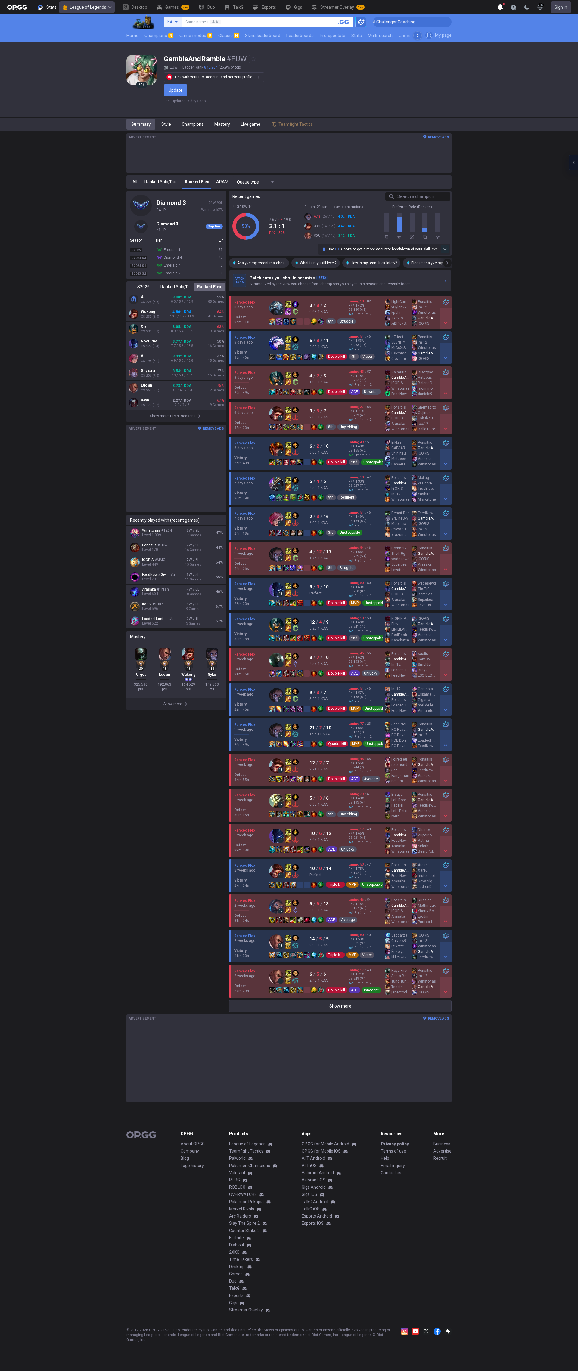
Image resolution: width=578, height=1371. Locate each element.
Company (190, 1151)
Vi (142, 356)
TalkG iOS (311, 1208)
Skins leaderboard (262, 35)
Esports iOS (313, 1223)
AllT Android (313, 1158)
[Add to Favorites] (253, 59)
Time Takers (241, 1259)
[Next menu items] (417, 35)
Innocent (371, 990)
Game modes (195, 35)
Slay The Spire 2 (244, 1223)
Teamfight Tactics (246, 1151)
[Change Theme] (527, 7)
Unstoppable (373, 462)
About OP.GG (193, 1143)
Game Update (412, 35)
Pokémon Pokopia (246, 1201)
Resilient (347, 497)
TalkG (234, 1288)
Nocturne (149, 341)
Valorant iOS (313, 1180)
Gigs (233, 1302)
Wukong (148, 312)
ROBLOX (237, 1187)
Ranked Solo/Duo (176, 286)
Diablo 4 (236, 1245)
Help (385, 1158)
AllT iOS (309, 1165)
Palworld (237, 1158)
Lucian (146, 385)
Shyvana (148, 371)
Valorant (237, 1172)
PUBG (234, 1180)
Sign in (561, 7)
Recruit (440, 1158)
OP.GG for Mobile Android (325, 1143)
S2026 (143, 286)
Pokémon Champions (249, 1165)
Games (236, 1273)
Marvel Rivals (241, 1208)
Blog (185, 1158)
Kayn (145, 400)
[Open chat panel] (573, 162)
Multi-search (380, 35)
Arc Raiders (240, 1216)
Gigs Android (314, 1187)
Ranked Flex (209, 286)
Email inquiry (393, 1165)
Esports (236, 1295)
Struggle (346, 321)
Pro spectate (332, 35)
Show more (340, 1006)
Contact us (391, 1172)
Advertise (442, 1151)
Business (441, 1143)
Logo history (192, 1165)
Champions (158, 35)
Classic (228, 35)
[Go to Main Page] (17, 7)
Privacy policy (395, 1143)
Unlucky (370, 673)
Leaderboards (300, 35)
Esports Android (317, 1216)
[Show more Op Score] (445, 249)
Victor (367, 356)
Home (132, 35)
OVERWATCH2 (243, 1194)
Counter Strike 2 (244, 1230)
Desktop (237, 1266)
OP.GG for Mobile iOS (321, 1151)
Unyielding (348, 427)
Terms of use (393, 1151)
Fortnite (236, 1237)
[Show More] (500, 7)
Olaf (144, 326)
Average (371, 779)
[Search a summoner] (344, 22)
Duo (233, 1281)
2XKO (234, 1252)
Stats (356, 35)
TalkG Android (315, 1201)
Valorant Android (318, 1172)
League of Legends (88, 7)
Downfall (371, 392)
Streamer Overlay (246, 1310)
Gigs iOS (309, 1194)
